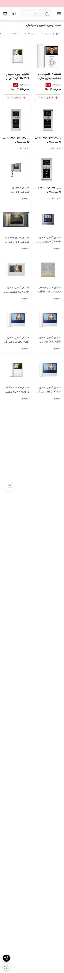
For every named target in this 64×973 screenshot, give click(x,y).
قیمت (14, 33)
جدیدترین (49, 33)
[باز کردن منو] (58, 13)
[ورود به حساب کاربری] (14, 13)
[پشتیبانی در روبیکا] (9, 487)
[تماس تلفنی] (6, 958)
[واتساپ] (6, 966)
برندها (31, 33)
